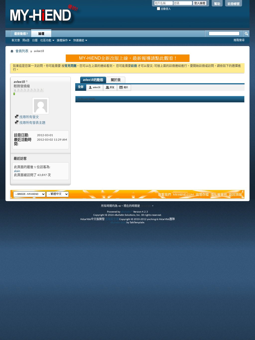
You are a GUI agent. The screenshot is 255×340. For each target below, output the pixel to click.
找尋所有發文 (29, 117)
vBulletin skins (118, 222)
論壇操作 (62, 40)
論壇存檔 (202, 194)
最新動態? (21, 34)
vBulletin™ (127, 212)
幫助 (217, 4)
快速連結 (78, 40)
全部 (80, 87)
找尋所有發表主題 (32, 122)
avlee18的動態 (93, 80)
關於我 (116, 80)
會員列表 (21, 51)
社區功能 (45, 40)
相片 (126, 87)
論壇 (41, 34)
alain (17, 171)
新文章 (16, 40)
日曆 (35, 40)
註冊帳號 (234, 4)
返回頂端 (235, 194)
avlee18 (96, 87)
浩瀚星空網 (112, 219)
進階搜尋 (239, 40)
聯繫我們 (164, 194)
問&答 (26, 40)
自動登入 (165, 8)
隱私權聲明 (219, 194)
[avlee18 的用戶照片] (40, 106)
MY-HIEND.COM (183, 194)
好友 (112, 87)
